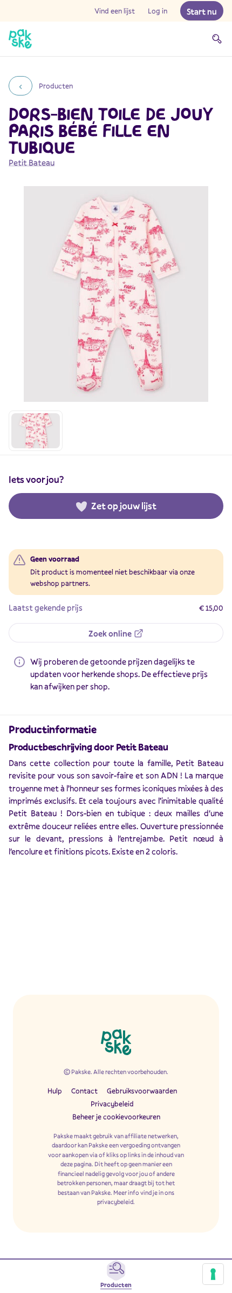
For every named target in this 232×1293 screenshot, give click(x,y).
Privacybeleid (112, 1104)
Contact (84, 1091)
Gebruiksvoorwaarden (142, 1091)
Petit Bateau (31, 162)
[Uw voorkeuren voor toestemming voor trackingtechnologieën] (213, 1274)
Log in (157, 11)
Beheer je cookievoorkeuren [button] (116, 1116)
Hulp (54, 1091)
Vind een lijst (114, 11)
